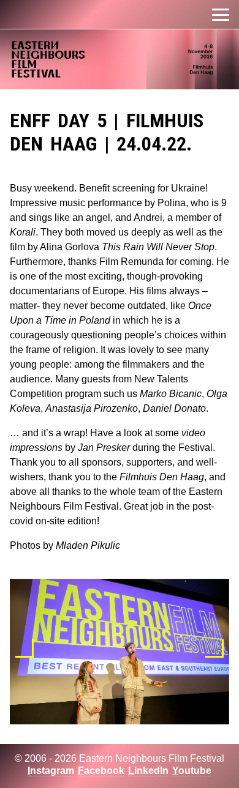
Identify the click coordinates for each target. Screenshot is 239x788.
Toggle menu (220, 14)
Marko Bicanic (171, 393)
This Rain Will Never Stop (158, 247)
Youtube (191, 770)
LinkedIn (148, 770)
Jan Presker (104, 447)
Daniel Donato (174, 408)
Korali (23, 232)
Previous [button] (24, 648)
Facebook (101, 770)
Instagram (51, 770)
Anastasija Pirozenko (91, 408)
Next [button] (214, 648)
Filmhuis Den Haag (162, 477)
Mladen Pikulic (88, 545)
